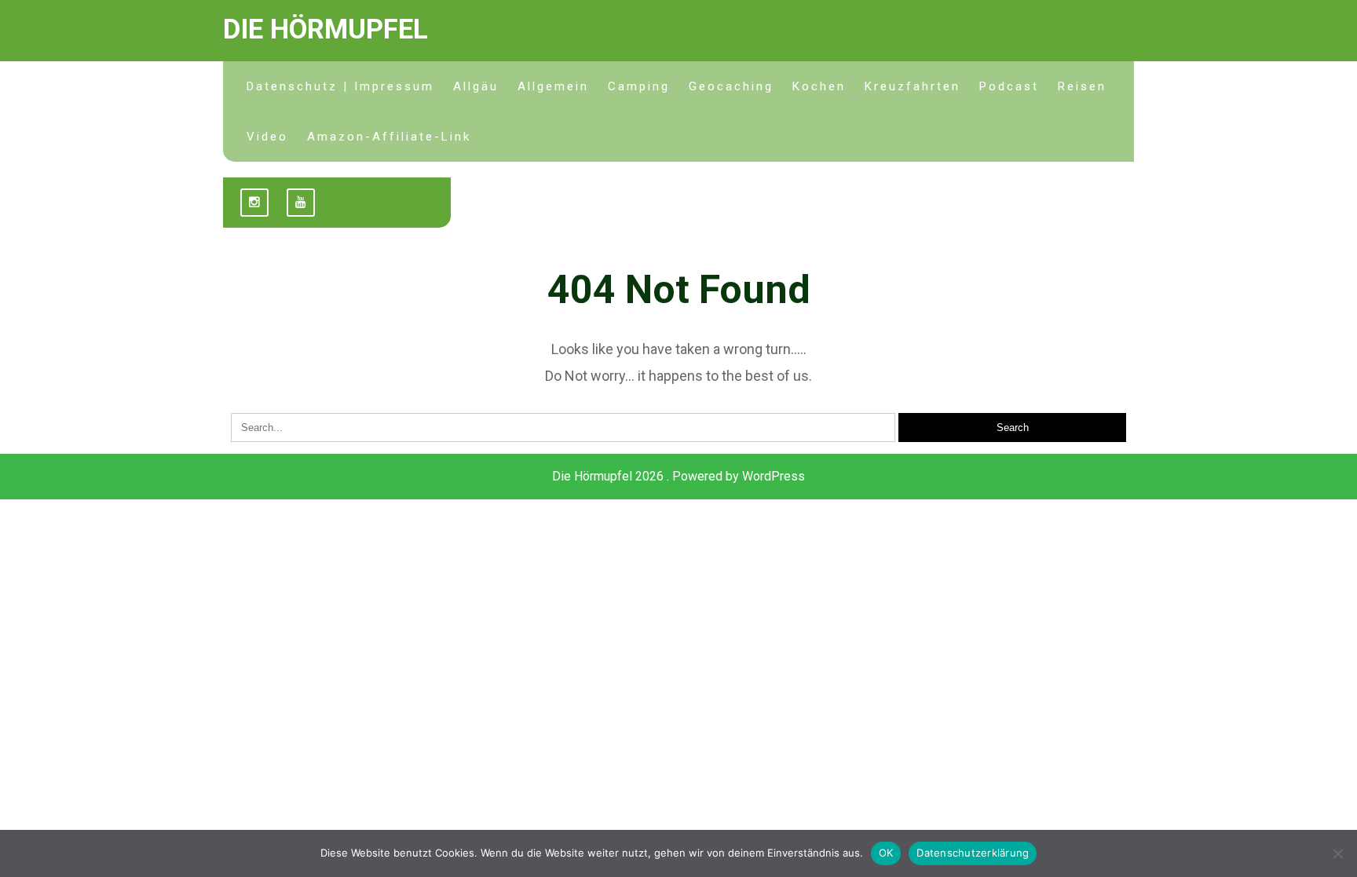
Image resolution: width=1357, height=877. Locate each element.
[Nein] (1337, 853)
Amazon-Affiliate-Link (389, 137)
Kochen (819, 86)
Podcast (1009, 86)
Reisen (1082, 86)
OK (886, 852)
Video (267, 137)
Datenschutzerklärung (972, 852)
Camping (639, 86)
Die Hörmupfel (325, 29)
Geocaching (731, 86)
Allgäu (476, 86)
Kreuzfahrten (912, 86)
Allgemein (553, 86)
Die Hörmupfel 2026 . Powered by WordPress (678, 476)
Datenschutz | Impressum (340, 86)
